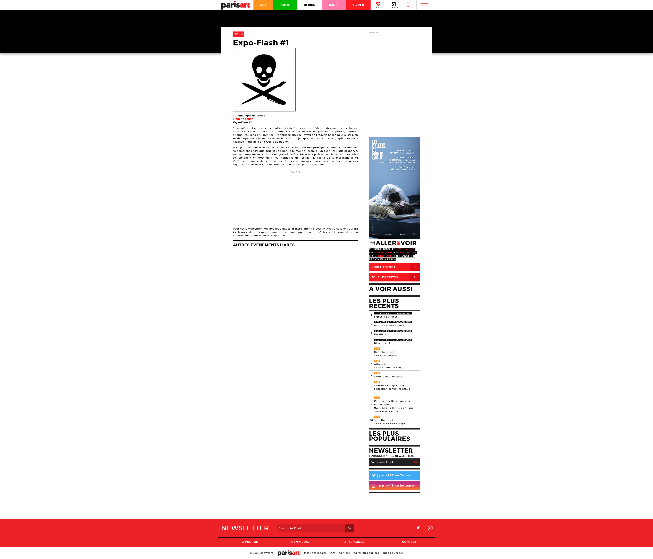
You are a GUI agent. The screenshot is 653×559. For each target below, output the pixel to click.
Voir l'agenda (394, 267)
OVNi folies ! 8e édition (389, 376)
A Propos (250, 542)
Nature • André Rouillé (389, 325)
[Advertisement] (295, 198)
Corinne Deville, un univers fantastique (392, 403)
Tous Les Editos (394, 277)
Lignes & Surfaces (386, 316)
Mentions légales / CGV (319, 552)
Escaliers (380, 334)
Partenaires (353, 542)
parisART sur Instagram (397, 485)
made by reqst (393, 552)
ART (263, 5)
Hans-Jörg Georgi (385, 352)
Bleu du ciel (382, 343)
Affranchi (380, 364)
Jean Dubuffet (383, 420)
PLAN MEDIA (299, 542)
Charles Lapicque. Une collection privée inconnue (392, 387)
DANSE (334, 5)
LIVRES (358, 5)
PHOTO (285, 5)
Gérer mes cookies (366, 552)
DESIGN (310, 5)
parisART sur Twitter (392, 476)
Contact (409, 542)
